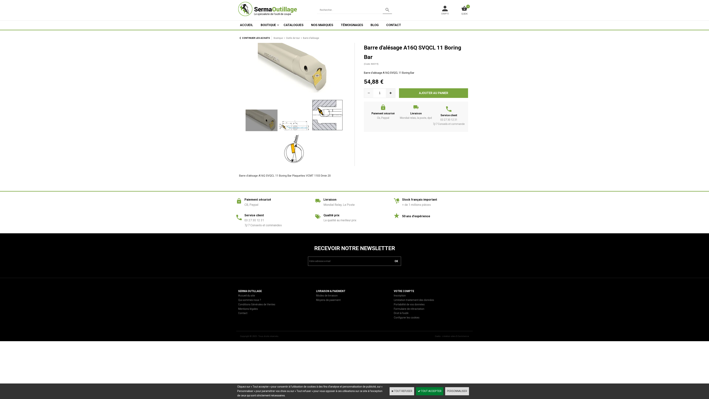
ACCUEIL (246, 25)
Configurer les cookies (406, 317)
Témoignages (352, 25)
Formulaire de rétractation (409, 308)
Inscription (400, 295)
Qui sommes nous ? (249, 300)
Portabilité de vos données (409, 304)
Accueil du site (246, 295)
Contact (393, 25)
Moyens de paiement (328, 300)
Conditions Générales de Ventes (256, 304)
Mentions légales (248, 308)
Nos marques (322, 25)
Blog (375, 25)
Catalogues (294, 25)
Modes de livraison (327, 295)
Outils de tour (293, 38)
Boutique (268, 25)
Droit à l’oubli (401, 313)
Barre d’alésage (311, 38)
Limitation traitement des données (414, 300)
